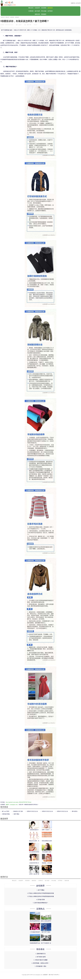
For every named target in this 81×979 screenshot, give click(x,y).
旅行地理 (37, 11)
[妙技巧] (8, 6)
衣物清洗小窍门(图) (18, 811)
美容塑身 (43, 8)
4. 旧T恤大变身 (40, 899)
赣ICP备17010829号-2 (54, 974)
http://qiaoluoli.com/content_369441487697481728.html (18, 802)
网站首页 (30, 8)
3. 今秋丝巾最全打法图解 (40, 960)
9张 (30, 24)
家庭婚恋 (43, 14)
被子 (28, 24)
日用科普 (30, 11)
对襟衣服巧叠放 (6, 814)
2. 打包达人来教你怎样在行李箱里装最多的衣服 (40, 893)
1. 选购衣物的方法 (40, 953)
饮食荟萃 (37, 8)
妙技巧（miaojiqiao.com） (12, 804)
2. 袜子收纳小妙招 (40, 956)
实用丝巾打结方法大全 (32, 811)
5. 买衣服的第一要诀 (40, 966)
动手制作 (50, 11)
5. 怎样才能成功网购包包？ (40, 902)
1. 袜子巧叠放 (40, 890)
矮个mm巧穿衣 (5, 811)
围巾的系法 (74, 811)
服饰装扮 (50, 8)
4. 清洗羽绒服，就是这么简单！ (40, 963)
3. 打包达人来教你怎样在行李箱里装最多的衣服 (40, 896)
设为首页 (78, 3)
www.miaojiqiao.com (37, 974)
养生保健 (43, 11)
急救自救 (37, 14)
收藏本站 (73, 3)
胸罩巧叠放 (16, 814)
